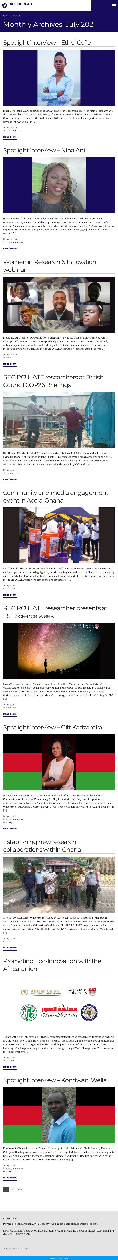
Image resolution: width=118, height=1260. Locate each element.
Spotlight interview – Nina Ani (44, 150)
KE (7, 473)
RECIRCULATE (21, 4)
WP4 (14, 708)
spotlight (10, 822)
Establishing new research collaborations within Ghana (42, 845)
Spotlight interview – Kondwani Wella (55, 1080)
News (8, 358)
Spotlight (10, 131)
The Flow (19, 131)
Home (5, 15)
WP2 (18, 473)
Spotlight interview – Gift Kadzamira (52, 727)
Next (20, 1189)
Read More (10, 136)
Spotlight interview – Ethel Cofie (47, 42)
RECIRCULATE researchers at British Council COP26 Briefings (53, 381)
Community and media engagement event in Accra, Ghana (55, 496)
